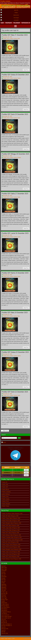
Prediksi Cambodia (6, 491)
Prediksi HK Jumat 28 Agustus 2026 (10, 542)
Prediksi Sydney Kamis (15, 276)
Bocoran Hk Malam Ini (7, 625)
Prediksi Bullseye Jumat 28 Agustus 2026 (11, 559)
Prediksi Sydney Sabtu (15, 197)
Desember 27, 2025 (7, 155)
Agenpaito (4, 584)
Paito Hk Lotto (5, 628)
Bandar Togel (5, 599)
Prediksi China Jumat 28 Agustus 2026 (11, 554)
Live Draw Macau (5, 607)
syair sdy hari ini (5, 614)
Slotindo (3, 572)
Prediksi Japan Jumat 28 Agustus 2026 (11, 551)
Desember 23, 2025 (7, 314)
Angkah (3, 601)
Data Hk (3, 631)
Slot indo (4, 573)
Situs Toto (4, 596)
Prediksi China (5, 496)
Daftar (26, 470)
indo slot (3, 575)
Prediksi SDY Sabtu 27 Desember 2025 (15, 194)
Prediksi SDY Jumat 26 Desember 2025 (15, 233)
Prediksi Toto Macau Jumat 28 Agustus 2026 (12, 539)
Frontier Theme (26, 638)
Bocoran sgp (4, 593)
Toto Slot (4, 590)
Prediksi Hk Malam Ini (7, 624)
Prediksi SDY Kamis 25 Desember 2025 (15, 273)
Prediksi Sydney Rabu (15, 38)
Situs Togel (4, 598)
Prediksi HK (4, 482)
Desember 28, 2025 (7, 116)
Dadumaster (4, 602)
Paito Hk (3, 627)
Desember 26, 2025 (7, 195)
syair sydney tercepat (6, 616)
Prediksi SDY (6, 38)
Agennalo (4, 566)
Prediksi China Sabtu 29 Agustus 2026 (11, 530)
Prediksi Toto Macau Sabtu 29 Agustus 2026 (12, 513)
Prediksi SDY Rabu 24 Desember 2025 (15, 312)
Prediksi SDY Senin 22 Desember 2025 (15, 392)
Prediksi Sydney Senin (15, 117)
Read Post (26, 69)
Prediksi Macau (5, 489)
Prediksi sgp (4, 592)
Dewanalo (4, 595)
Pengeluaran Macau (6, 611)
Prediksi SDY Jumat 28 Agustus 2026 (10, 556)
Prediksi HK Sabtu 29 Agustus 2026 (10, 516)
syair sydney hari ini (6, 618)
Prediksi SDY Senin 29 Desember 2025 (15, 114)
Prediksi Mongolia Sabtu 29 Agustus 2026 (11, 523)
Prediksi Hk (4, 621)
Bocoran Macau (5, 605)
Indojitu (3, 582)
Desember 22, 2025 (7, 354)
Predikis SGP (5, 484)
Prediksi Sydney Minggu (15, 157)
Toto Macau (4, 613)
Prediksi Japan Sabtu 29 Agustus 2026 (11, 527)
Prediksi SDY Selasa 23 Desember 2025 (15, 352)
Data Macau (4, 610)
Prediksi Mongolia (6, 503)
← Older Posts (5, 430)
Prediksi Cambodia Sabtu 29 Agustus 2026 (12, 537)
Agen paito (4, 585)
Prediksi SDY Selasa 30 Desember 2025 (15, 75)
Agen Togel (4, 567)
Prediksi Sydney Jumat (15, 236)
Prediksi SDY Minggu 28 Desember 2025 (15, 154)
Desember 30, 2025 (7, 37)
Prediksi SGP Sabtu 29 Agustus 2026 (10, 525)
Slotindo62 (4, 570)
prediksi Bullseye (6, 494)
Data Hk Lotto (5, 633)
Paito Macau (4, 608)
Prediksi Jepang (5, 499)
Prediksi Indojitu (5, 1)
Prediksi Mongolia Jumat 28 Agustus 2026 (11, 549)
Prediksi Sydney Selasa (15, 78)
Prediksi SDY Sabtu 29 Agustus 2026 (10, 532)
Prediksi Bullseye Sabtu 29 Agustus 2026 (11, 535)
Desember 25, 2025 (7, 235)
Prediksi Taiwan (5, 506)
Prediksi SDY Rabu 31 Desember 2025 (15, 35)
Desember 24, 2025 (7, 274)
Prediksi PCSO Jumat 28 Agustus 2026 (11, 547)
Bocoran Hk (4, 622)
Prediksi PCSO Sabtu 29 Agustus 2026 (11, 520)
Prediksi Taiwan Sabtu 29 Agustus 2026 (11, 518)
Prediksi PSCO (5, 501)
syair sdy (4, 619)
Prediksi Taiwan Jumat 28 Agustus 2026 (11, 544)
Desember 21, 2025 (7, 393)
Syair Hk (3, 630)
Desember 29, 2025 (7, 76)
